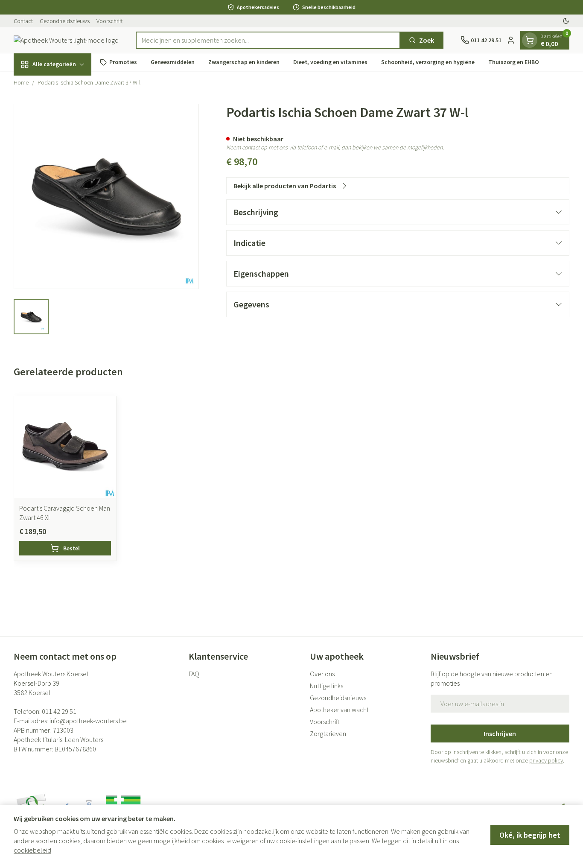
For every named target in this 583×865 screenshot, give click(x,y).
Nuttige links (326, 685)
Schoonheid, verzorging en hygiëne (428, 62)
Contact (23, 21)
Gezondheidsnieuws (65, 21)
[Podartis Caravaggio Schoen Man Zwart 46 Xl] (65, 447)
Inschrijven (500, 733)
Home (21, 82)
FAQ (194, 673)
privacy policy (546, 760)
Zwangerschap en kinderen (244, 62)
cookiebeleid (32, 850)
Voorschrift (109, 21)
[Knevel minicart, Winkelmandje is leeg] (529, 40)
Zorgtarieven (328, 733)
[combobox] (268, 40)
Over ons (322, 673)
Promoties (123, 62)
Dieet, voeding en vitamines (330, 62)
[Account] (511, 40)
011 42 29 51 (59, 711)
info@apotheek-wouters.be (88, 720)
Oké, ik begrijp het (529, 835)
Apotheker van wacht (339, 709)
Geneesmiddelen (173, 62)
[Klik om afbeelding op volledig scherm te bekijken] (106, 196)
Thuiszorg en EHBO (513, 62)
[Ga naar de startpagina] (66, 40)
